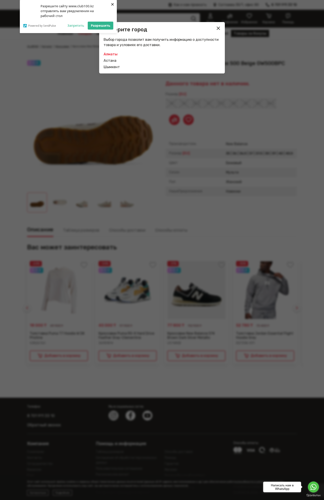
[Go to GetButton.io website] (313, 495)
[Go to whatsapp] (313, 487)
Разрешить (100, 25)
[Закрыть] (218, 28)
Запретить (75, 25)
